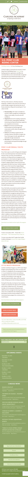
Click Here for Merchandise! (14, 464)
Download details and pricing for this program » (12, 300)
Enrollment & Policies (9, 314)
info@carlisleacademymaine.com (17, 471)
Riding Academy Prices (9, 310)
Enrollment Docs (24, 1)
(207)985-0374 (5, 471)
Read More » (11, 390)
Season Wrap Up (7, 387)
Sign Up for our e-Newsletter (14, 446)
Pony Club (18, 71)
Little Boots (5, 357)
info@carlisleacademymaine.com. (11, 323)
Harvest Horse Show (7, 378)
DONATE (16, 1)
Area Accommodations (14, 459)
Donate (14, 450)
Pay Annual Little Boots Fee (11, 304)
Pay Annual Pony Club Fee (10, 228)
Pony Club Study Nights (7, 365)
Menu (4, 23)
